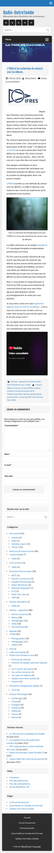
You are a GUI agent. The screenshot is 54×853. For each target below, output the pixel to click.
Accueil (27, 818)
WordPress (26, 846)
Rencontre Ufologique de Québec (24, 685)
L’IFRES (10, 183)
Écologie (15, 704)
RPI (29, 397)
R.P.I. (16, 397)
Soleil (13, 540)
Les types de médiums (21, 675)
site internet (37, 397)
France (24, 388)
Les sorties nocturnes (21, 672)
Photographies (18, 638)
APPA (14, 606)
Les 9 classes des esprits (22, 669)
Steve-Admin (30, 78)
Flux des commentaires (19, 783)
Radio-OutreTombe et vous (21, 655)
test (8, 400)
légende (13, 631)
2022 (13, 690)
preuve (10, 397)
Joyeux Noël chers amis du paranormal (26, 759)
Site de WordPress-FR (19, 787)
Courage (37, 846)
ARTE (14, 575)
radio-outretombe (17, 652)
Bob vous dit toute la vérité (21, 551)
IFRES (30, 388)
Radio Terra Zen (18, 594)
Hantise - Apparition (19, 381)
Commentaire (12, 425)
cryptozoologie (16, 554)
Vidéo (27, 385)
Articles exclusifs (27, 828)
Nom (7, 454)
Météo (14, 711)
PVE (11, 649)
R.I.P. (13, 591)
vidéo (13, 400)
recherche (23, 397)
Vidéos (14, 644)
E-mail (8, 465)
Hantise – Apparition (18, 610)
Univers (15, 547)
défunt (10, 388)
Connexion (14, 777)
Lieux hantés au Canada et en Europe (26, 805)
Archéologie (16, 698)
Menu (8, 39)
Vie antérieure (18, 627)
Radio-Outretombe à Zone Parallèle (25, 752)
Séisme (14, 717)
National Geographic (20, 588)
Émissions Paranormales (20, 571)
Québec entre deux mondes (23, 678)
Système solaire (18, 544)
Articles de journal (19, 614)
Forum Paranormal (27, 823)
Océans (14, 714)
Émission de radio (19, 659)
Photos (32, 381)
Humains (15, 707)
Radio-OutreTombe (18, 12)
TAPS (13, 597)
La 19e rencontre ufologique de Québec (27, 733)
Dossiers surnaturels (20, 578)
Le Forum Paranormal (19, 802)
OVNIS (12, 634)
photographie (35, 394)
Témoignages (17, 620)
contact (38, 385)
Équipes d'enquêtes (18, 601)
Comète (15, 537)
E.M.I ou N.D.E (15, 563)
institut (37, 388)
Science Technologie (18, 694)
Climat (14, 701)
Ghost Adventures (19, 585)
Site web (9, 476)
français (17, 388)
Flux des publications (18, 780)
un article (11, 150)
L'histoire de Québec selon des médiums (29, 662)
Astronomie (14, 533)
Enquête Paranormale (21, 582)
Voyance (15, 681)
